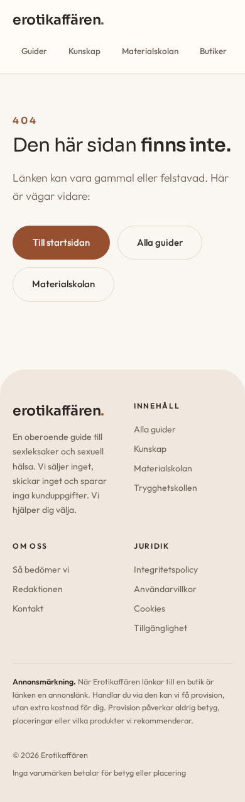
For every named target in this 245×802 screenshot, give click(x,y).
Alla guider (160, 242)
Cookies (149, 608)
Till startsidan (61, 242)
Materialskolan (150, 51)
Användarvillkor (165, 589)
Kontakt (28, 608)
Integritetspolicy (166, 569)
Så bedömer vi (41, 569)
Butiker (213, 51)
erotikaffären (58, 19)
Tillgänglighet (160, 628)
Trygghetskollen (165, 487)
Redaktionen (38, 589)
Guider (34, 51)
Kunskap (84, 51)
